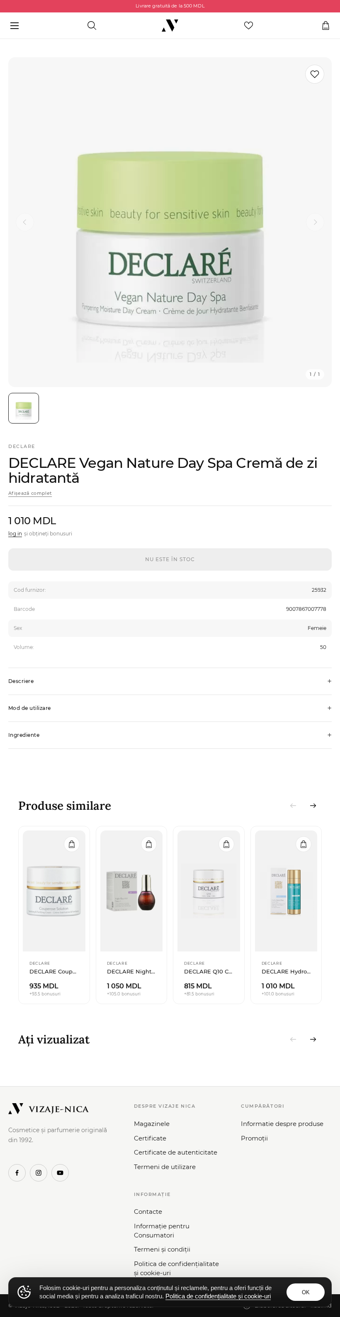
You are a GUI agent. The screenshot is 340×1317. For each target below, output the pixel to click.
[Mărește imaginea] (170, 222)
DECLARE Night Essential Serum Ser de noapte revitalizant (131, 971)
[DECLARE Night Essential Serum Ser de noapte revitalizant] (131, 890)
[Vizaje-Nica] (170, 26)
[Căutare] (91, 25)
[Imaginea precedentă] (25, 222)
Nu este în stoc (169, 559)
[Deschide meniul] (14, 25)
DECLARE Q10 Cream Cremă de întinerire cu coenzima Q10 (208, 971)
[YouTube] (60, 1172)
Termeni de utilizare (165, 1167)
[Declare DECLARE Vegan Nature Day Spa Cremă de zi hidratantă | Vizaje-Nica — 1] (23, 408)
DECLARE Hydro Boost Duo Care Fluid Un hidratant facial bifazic (286, 971)
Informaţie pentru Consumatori (161, 1230)
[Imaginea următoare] (315, 222)
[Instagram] (38, 1172)
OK (306, 1292)
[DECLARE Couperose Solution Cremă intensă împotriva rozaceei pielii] (54, 890)
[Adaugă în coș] (72, 844)
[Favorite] (248, 25)
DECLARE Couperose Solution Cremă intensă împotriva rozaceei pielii (54, 971)
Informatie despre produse (282, 1124)
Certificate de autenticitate (175, 1152)
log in (15, 533)
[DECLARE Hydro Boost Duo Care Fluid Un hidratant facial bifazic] (286, 890)
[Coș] (325, 25)
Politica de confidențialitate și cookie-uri (176, 1268)
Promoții (254, 1138)
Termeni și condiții (162, 1249)
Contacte (148, 1211)
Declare (21, 446)
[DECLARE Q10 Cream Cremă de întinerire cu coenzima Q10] (208, 890)
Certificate (150, 1138)
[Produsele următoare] (313, 805)
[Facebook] (17, 1172)
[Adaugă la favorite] (314, 74)
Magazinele (152, 1124)
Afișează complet (30, 493)
